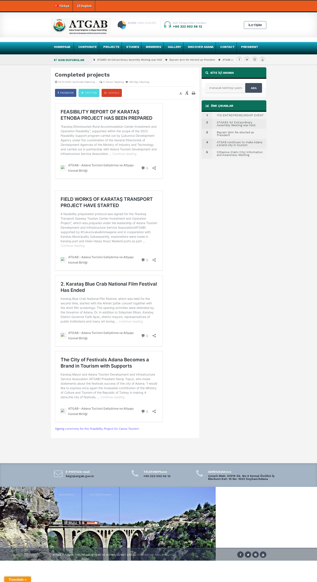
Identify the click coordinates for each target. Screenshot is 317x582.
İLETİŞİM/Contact (100, 494)
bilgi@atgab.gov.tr (80, 476)
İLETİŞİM (255, 25)
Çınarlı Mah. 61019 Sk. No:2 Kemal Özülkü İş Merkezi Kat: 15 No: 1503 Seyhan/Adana (241, 477)
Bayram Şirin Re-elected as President (172, 59)
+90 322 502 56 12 (157, 476)
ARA (254, 88)
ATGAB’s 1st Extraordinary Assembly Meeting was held (109, 59)
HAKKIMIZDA (66, 494)
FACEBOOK (67, 92)
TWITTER (91, 92)
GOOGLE (113, 92)
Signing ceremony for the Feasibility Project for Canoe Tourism (97, 428)
